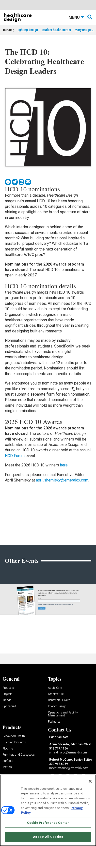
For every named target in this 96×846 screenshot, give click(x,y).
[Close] (90, 781)
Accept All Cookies (48, 837)
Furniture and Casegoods (18, 754)
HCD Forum (15, 455)
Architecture (56, 694)
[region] (48, 810)
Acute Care (55, 688)
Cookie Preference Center (48, 823)
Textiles (7, 767)
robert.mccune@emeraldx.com (69, 768)
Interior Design (57, 706)
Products (8, 688)
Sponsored (9, 706)
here (64, 465)
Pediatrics (54, 721)
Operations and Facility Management (63, 714)
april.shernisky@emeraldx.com (62, 480)
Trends (6, 700)
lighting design (28, 30)
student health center (56, 30)
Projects (7, 694)
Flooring (7, 748)
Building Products (14, 742)
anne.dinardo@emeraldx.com (68, 752)
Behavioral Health (59, 700)
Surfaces (8, 761)
